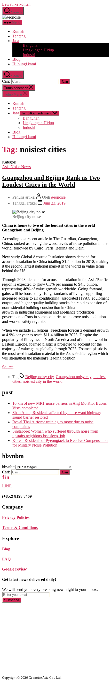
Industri (29, 54)
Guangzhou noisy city (73, 376)
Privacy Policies (15, 517)
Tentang (19, 36)
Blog (16, 59)
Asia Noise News (16, 167)
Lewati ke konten (16, 4)
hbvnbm (8, 467)
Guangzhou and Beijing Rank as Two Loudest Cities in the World (51, 181)
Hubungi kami (24, 64)
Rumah (18, 31)
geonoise (58, 197)
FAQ (6, 559)
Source (7, 367)
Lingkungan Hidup (38, 50)
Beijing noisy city (39, 376)
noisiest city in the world (42, 381)
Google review (14, 569)
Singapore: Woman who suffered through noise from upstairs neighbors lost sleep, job (55, 433)
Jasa (15, 40)
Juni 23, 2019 (54, 203)
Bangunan (31, 45)
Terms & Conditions (20, 527)
